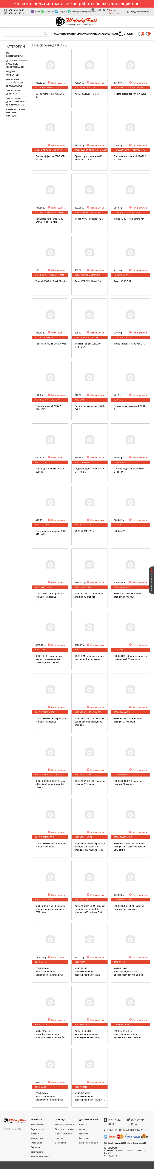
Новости (59, 1138)
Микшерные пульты (40, 1156)
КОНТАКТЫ (113, 33)
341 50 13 (115, 1122)
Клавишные (36, 1142)
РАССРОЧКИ (89, 33)
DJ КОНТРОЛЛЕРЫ (14, 54)
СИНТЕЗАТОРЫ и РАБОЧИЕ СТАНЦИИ (15, 112)
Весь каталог (37, 1124)
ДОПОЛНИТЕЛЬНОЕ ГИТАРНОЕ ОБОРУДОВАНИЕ (16, 63)
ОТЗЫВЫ (128, 33)
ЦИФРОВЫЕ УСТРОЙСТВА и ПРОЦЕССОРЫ (14, 82)
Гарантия (83, 1133)
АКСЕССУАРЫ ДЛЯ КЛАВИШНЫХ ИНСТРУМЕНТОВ (16, 101)
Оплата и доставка (64, 1129)
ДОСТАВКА (101, 33)
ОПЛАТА (78, 33)
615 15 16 (138, 1122)
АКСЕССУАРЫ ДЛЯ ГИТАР (13, 92)
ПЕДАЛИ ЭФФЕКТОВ (12, 73)
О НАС (121, 34)
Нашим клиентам (63, 1133)
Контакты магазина (64, 1124)
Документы (60, 1142)
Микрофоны (37, 1138)
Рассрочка (84, 1138)
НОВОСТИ (68, 33)
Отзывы (83, 1124)
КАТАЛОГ (58, 33)
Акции (82, 1129)
